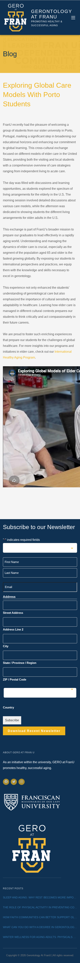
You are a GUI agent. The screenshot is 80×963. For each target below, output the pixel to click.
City (5, 646)
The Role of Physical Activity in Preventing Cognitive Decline (40, 907)
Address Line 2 (13, 629)
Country (8, 707)
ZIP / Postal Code (14, 679)
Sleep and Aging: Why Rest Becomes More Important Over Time (40, 897)
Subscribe (12, 720)
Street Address (13, 612)
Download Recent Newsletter (34, 731)
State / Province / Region (19, 662)
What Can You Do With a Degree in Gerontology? (40, 927)
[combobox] (40, 548)
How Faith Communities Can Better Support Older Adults (40, 917)
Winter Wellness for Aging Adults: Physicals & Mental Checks (40, 937)
